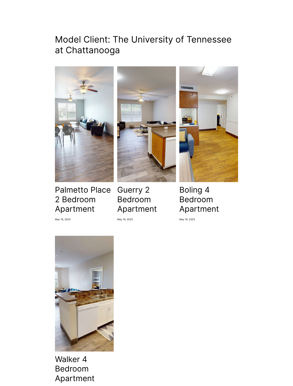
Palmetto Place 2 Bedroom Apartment (83, 199)
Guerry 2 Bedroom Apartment (137, 199)
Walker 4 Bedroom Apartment (75, 369)
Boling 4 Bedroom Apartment (199, 199)
